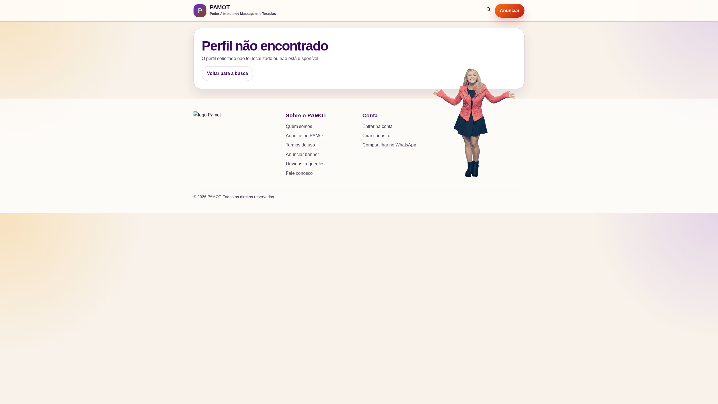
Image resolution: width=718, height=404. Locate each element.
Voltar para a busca (227, 73)
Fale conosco (299, 173)
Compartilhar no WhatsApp (389, 145)
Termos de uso (300, 145)
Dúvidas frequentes (305, 163)
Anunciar (509, 10)
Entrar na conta (377, 126)
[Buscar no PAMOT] (489, 10)
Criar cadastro (376, 135)
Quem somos (299, 126)
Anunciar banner (302, 154)
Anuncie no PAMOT (305, 135)
